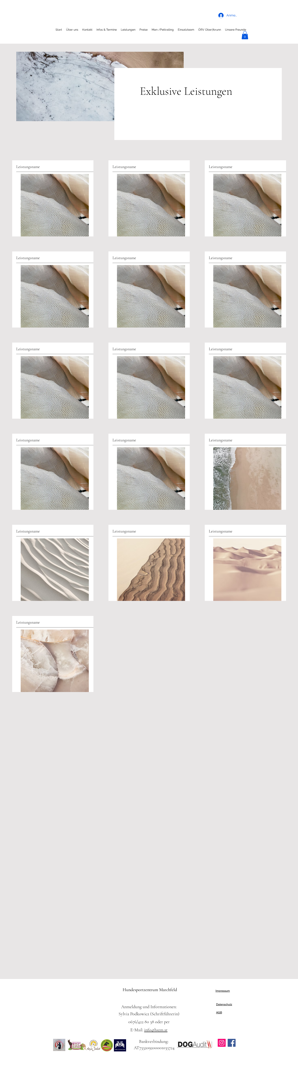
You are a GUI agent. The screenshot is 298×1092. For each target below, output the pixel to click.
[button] (244, 35)
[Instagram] (222, 1043)
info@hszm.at (155, 1030)
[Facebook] (232, 1043)
